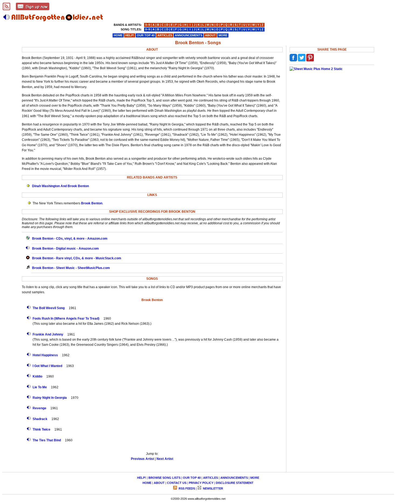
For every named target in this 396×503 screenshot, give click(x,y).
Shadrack (40, 419)
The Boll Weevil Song (49, 308)
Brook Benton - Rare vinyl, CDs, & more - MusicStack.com (76, 258)
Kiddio (37, 376)
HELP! (141, 477)
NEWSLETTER (212, 488)
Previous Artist (142, 459)
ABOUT (159, 482)
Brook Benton (91, 203)
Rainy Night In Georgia (50, 398)
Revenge (39, 408)
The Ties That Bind (47, 440)
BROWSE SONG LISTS (164, 477)
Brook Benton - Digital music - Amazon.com (65, 248)
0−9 (147, 24)
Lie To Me (40, 387)
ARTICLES (210, 477)
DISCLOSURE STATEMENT (234, 482)
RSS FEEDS (186, 488)
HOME (147, 482)
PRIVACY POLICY (201, 482)
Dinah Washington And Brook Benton (60, 186)
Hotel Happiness (45, 355)
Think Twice (41, 429)
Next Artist (165, 459)
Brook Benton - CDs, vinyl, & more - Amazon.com (69, 238)
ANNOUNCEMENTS (234, 477)
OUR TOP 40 (192, 477)
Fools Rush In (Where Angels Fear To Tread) (66, 318)
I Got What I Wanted (47, 366)
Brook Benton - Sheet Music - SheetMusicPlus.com (71, 268)
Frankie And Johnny (48, 334)
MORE (254, 477)
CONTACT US (176, 482)
